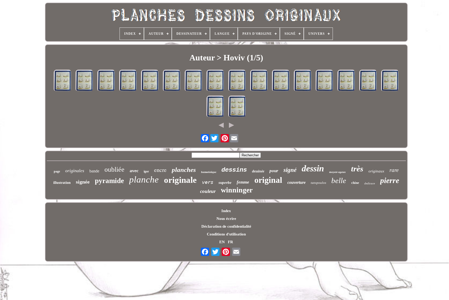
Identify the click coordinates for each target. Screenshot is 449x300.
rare (394, 170)
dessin (313, 168)
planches (184, 169)
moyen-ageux (337, 171)
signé (289, 170)
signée (83, 182)
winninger (237, 190)
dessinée (258, 171)
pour (273, 170)
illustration (62, 183)
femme (243, 182)
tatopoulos (318, 183)
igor (146, 171)
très (357, 168)
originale (180, 180)
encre (160, 169)
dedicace (369, 183)
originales (74, 170)
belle (338, 180)
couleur (208, 191)
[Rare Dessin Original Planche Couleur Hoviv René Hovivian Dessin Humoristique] (62, 81)
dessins (234, 169)
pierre (389, 180)
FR (230, 242)
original (268, 180)
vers (207, 182)
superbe (225, 182)
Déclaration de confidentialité (226, 226)
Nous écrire (226, 219)
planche (144, 180)
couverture (296, 182)
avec (134, 170)
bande (94, 171)
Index (226, 211)
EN (222, 242)
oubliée (114, 169)
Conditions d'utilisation (226, 234)
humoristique (208, 172)
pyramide (109, 181)
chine (355, 183)
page (57, 171)
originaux (376, 171)
